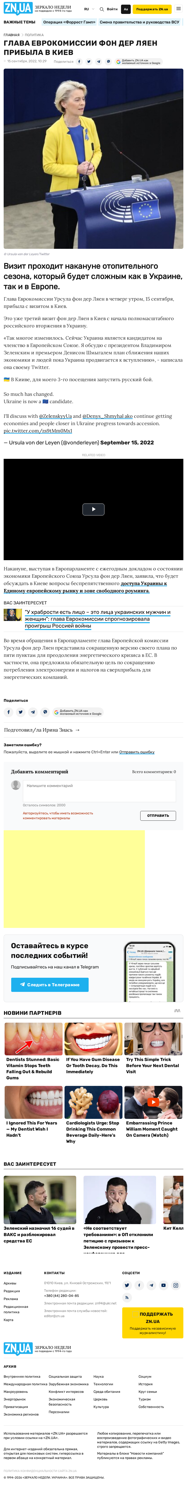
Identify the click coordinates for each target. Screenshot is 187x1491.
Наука (99, 1377)
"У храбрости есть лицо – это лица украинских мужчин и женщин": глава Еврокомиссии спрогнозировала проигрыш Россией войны (97, 619)
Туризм (145, 1399)
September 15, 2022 (127, 442)
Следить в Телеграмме (53, 984)
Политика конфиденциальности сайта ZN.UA (40, 1471)
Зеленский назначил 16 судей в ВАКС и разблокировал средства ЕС (39, 1235)
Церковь (100, 1399)
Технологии (103, 1384)
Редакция (12, 1291)
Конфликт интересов (66, 1392)
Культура (101, 1407)
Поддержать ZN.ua (152, 9)
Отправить (158, 816)
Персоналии (59, 1412)
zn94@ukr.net (105, 1303)
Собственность (151, 1407)
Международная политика (25, 1384)
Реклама (11, 1299)
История (146, 1384)
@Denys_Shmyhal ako (108, 416)
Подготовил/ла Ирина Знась (38, 730)
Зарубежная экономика (69, 1384)
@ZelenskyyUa (55, 416)
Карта (8, 1320)
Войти (112, 9)
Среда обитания (107, 1392)
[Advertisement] (74, 879)
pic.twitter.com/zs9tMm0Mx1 (38, 431)
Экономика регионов (21, 1414)
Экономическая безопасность (62, 1402)
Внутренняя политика (22, 1377)
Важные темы (20, 22)
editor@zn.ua (54, 1316)
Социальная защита (65, 1377)
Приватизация (16, 1407)
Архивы (10, 1283)
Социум (145, 1377)
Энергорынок (15, 1399)
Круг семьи (148, 1392)
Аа (126, 9)
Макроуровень (16, 1392)
